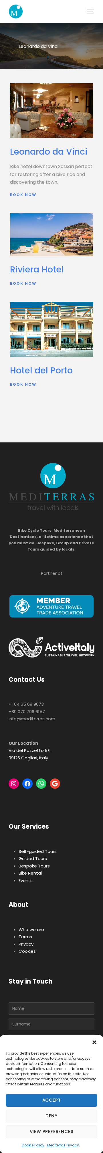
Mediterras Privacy (63, 1145)
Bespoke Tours (34, 866)
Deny (51, 1116)
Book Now (23, 194)
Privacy (26, 944)
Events (26, 880)
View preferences (52, 1131)
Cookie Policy (32, 1145)
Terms (25, 937)
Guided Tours (33, 858)
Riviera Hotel (37, 269)
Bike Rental (30, 873)
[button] (94, 1042)
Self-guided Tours (38, 851)
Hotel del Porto (41, 370)
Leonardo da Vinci (48, 151)
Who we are (31, 929)
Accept (51, 1100)
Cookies (27, 951)
